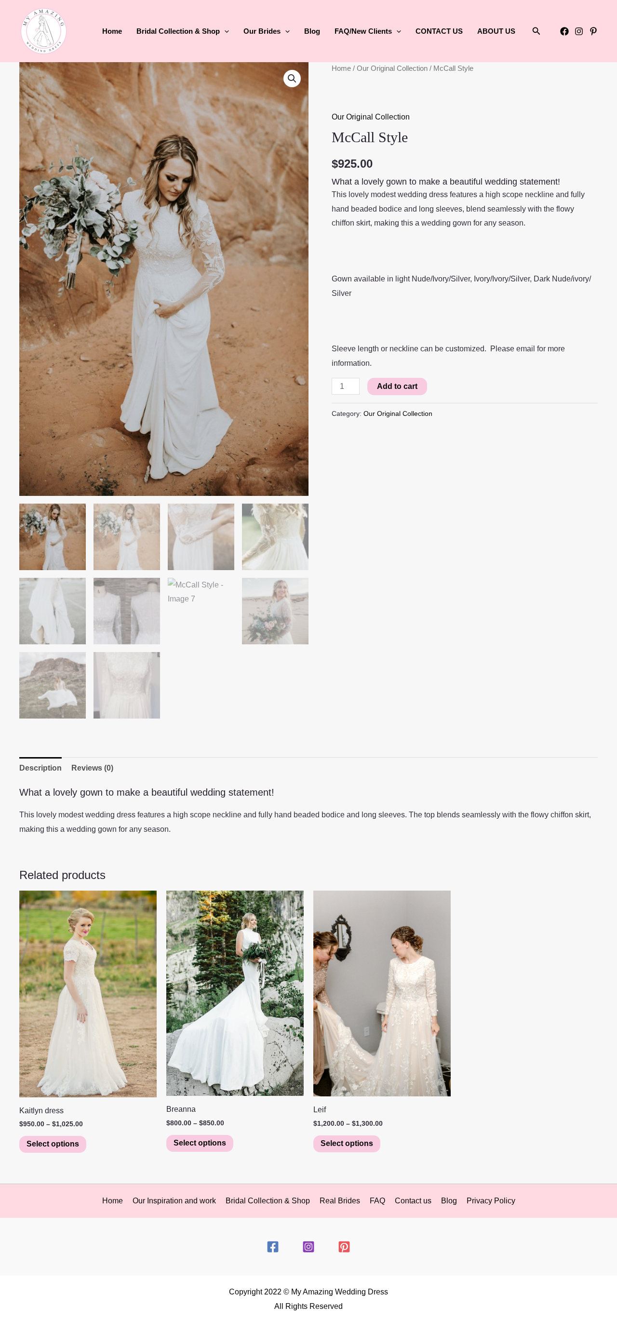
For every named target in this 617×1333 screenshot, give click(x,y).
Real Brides (340, 1201)
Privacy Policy (491, 1201)
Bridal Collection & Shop (268, 1201)
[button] (224, 31)
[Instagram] (579, 31)
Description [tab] (40, 768)
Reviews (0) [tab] (92, 768)
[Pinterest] (593, 31)
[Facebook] (564, 31)
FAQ (377, 1201)
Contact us (413, 1201)
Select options (53, 1144)
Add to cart (397, 386)
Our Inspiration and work (174, 1201)
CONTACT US (439, 31)
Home (112, 31)
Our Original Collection (392, 68)
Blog (312, 31)
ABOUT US (496, 31)
